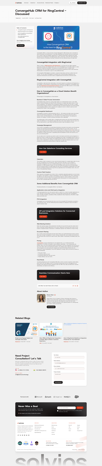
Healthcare (54, 430)
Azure (70, 430)
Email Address (57, 360)
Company (56, 2)
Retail (53, 427)
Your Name (56, 355)
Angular (78, 425)
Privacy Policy (74, 449)
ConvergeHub (40, 242)
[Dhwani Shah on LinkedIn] (55, 295)
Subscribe (80, 407)
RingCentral (18, 18)
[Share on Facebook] (73, 286)
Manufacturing (54, 425)
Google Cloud (79, 430)
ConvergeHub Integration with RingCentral (25, 29)
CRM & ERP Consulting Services (40, 430)
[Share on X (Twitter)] (75, 286)
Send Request (58, 382)
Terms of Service (81, 449)
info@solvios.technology (21, 374)
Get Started (20, 45)
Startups (53, 434)
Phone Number (57, 366)
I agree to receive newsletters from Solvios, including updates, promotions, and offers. (70, 411)
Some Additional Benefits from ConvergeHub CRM (23, 37)
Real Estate (54, 428)
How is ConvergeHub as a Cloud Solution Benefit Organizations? (25, 34)
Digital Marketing (38, 432)
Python (78, 427)
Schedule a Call (82, 2)
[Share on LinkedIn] (77, 286)
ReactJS (70, 425)
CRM (40, 343)
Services (26, 2)
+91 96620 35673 (41, 370)
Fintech (53, 432)
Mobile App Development (39, 425)
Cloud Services (37, 428)
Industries (32, 2)
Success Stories (40, 2)
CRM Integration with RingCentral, (52, 65)
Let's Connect (51, 306)
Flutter (70, 428)
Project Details (57, 371)
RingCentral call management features (50, 85)
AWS (78, 428)
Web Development (38, 427)
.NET (69, 427)
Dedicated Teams (49, 2)
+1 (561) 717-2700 (23, 370)
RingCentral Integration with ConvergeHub (25, 31)
